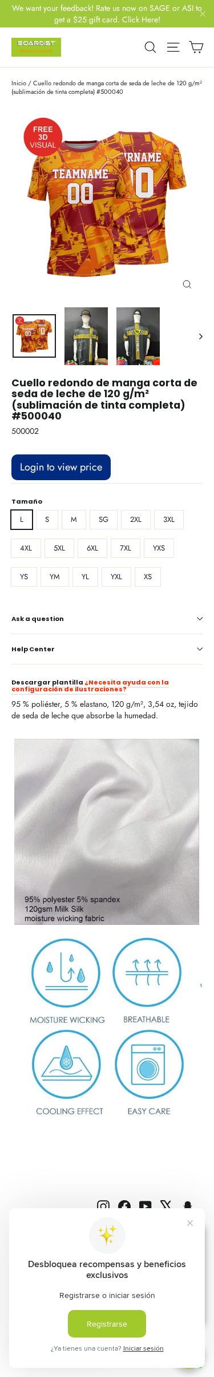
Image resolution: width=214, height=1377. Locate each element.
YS (24, 576)
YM (55, 576)
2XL (136, 519)
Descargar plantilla (47, 682)
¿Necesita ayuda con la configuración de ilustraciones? (90, 686)
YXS (159, 548)
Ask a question (37, 618)
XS (148, 576)
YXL (116, 576)
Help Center (33, 649)
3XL (169, 519)
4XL (26, 548)
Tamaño (26, 501)
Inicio (18, 83)
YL (85, 576)
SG (103, 519)
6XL (92, 548)
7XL (125, 548)
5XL (59, 548)
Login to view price (61, 467)
